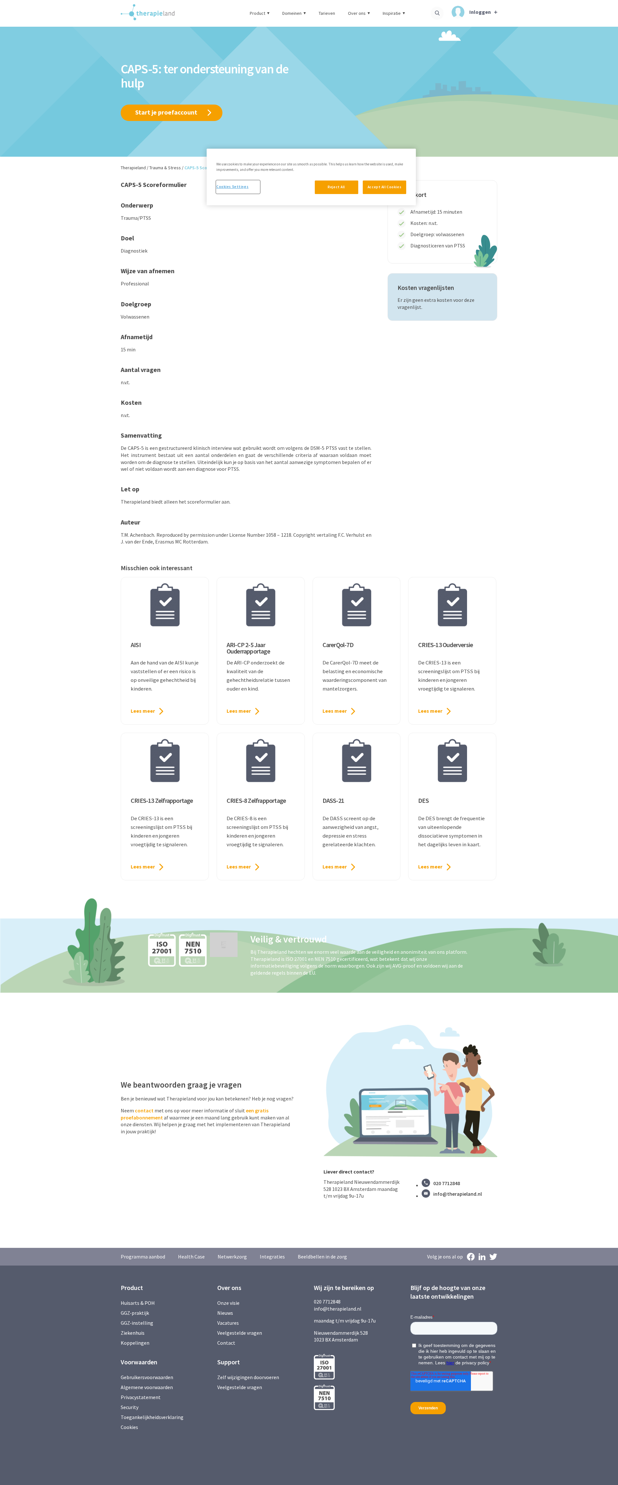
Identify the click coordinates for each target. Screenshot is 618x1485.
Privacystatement (141, 1397)
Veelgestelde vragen (239, 1333)
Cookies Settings (232, 186)
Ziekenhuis (133, 1333)
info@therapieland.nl (457, 1194)
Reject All (336, 187)
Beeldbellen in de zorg (322, 1256)
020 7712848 (446, 1183)
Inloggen (480, 12)
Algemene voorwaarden (147, 1387)
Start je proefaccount (166, 112)
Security (129, 1407)
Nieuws (225, 1313)
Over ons (357, 13)
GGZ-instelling (137, 1323)
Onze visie (228, 1303)
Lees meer (143, 711)
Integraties (272, 1256)
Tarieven (327, 13)
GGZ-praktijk (135, 1313)
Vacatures (228, 1323)
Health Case (191, 1256)
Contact (226, 1343)
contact (144, 1110)
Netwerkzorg (232, 1256)
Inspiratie (392, 13)
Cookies (129, 1427)
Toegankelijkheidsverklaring (152, 1417)
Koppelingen (135, 1343)
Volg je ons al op (445, 1256)
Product (257, 13)
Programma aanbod (143, 1256)
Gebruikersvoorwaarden (147, 1377)
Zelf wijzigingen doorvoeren (248, 1377)
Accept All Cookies (384, 187)
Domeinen (292, 13)
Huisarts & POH (138, 1303)
